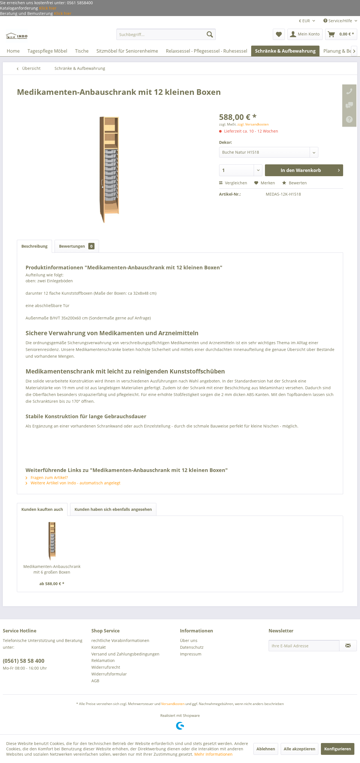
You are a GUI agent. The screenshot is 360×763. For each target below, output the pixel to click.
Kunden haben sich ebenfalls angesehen (113, 509)
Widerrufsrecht (105, 667)
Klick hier (47, 8)
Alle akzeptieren (299, 748)
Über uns (188, 640)
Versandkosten (172, 703)
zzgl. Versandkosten (253, 124)
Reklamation (103, 660)
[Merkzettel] (279, 34)
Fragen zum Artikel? (49, 477)
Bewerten (297, 182)
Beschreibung (34, 246)
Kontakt (98, 647)
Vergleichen (235, 182)
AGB (95, 680)
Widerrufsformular (109, 674)
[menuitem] (166, 34)
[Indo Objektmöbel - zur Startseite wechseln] (17, 36)
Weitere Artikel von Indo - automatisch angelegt (75, 482)
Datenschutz (192, 647)
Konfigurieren (337, 748)
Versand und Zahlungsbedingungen (125, 654)
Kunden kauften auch (42, 509)
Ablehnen (265, 748)
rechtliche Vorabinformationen (120, 640)
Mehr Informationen (213, 754)
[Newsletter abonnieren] (348, 645)
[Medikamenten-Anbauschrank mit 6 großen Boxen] (52, 541)
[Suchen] (210, 34)
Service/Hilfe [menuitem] (340, 20)
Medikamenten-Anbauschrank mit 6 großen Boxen (51, 569)
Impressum (190, 654)
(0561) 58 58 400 (23, 660)
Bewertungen (76, 246)
